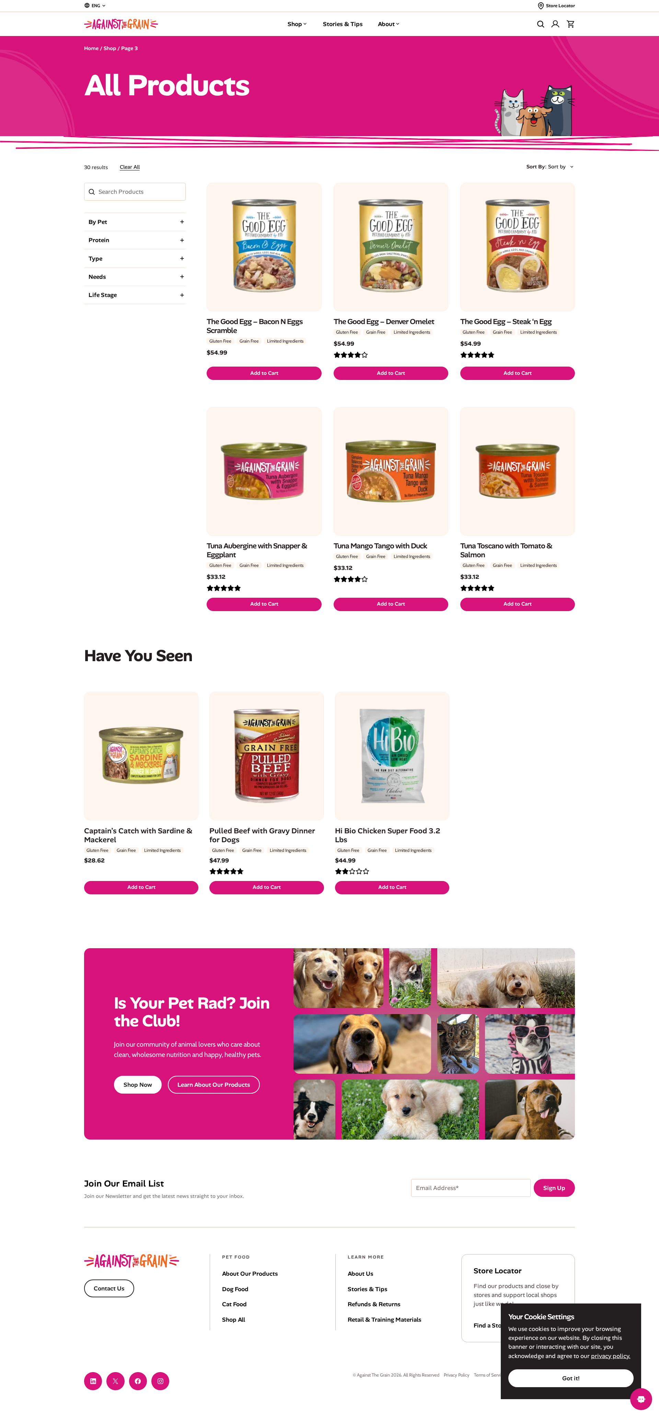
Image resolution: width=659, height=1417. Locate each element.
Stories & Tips (343, 24)
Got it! (571, 1378)
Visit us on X (115, 1381)
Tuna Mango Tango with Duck (380, 545)
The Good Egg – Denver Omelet (384, 321)
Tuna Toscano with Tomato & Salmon (506, 550)
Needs (97, 277)
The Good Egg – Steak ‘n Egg (506, 321)
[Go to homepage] (121, 24)
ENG (96, 5)
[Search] (540, 24)
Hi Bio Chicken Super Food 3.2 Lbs (387, 835)
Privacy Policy (457, 1375)
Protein (99, 240)
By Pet (98, 222)
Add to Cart (264, 373)
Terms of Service (489, 1375)
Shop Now (138, 1084)
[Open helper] (641, 1399)
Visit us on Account (555, 24)
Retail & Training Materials (384, 1319)
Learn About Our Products (213, 1084)
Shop (295, 24)
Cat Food (234, 1304)
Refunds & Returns (374, 1304)
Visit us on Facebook (138, 1381)
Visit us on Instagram (160, 1381)
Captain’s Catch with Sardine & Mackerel (138, 835)
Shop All (233, 1319)
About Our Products (250, 1273)
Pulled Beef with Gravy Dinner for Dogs (262, 835)
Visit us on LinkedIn (93, 1381)
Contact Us (109, 1288)
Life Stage (103, 295)
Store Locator (560, 6)
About (386, 24)
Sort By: (536, 167)
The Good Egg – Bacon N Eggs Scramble (255, 326)
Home (91, 48)
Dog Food (235, 1289)
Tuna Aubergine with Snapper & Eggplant (257, 550)
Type (95, 258)
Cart (570, 24)
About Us (360, 1273)
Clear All (130, 167)
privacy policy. (611, 1356)
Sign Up (554, 1188)
